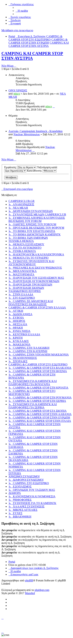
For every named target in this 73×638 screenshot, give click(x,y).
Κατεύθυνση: (35, 170)
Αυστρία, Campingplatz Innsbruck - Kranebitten (36, 131)
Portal (12, 36)
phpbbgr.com (42, 589)
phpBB (29, 580)
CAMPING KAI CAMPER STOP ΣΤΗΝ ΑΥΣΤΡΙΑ (32, 55)
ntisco (16, 93)
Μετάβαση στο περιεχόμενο (17, 30)
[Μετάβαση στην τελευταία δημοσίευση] (54, 106)
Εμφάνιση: (10, 167)
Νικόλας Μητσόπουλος (26, 134)
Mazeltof (30, 593)
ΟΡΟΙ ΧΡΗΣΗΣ (18, 90)
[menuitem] (22, 10)
